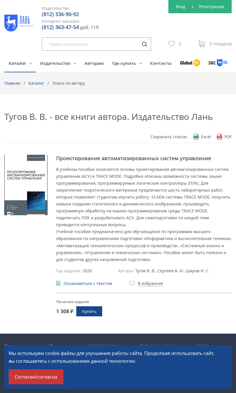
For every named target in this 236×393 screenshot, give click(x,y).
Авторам (94, 63)
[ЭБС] (218, 65)
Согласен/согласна (36, 377)
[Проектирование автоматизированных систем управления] (25, 185)
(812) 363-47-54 (60, 27)
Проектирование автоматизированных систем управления (133, 158)
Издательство (56, 63)
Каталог (18, 63)
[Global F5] (190, 65)
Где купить (124, 63)
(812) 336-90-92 (60, 14)
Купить (89, 311)
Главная (12, 83)
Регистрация (211, 6)
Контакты (161, 63)
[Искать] (144, 44)
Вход (180, 6)
